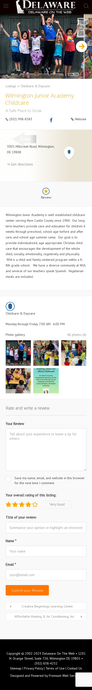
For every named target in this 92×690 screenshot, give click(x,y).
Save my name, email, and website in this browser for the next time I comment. (49, 480)
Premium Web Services (65, 675)
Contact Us (74, 668)
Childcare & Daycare (35, 86)
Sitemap (15, 668)
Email (11, 564)
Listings (11, 86)
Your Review (15, 423)
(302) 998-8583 (20, 119)
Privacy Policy (33, 668)
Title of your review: (21, 517)
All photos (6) (76, 335)
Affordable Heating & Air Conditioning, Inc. (44, 616)
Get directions (22, 164)
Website (80, 119)
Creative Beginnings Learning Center (47, 606)
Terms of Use (55, 668)
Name (11, 541)
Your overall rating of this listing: (31, 495)
